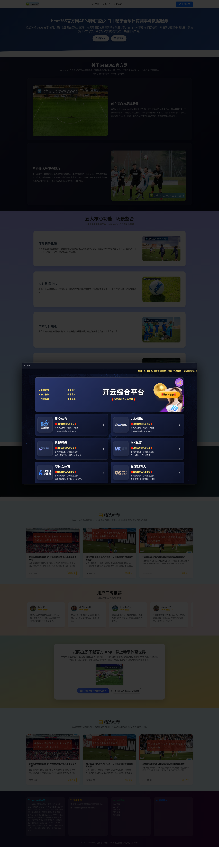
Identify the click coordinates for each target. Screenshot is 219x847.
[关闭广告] (193, 365)
